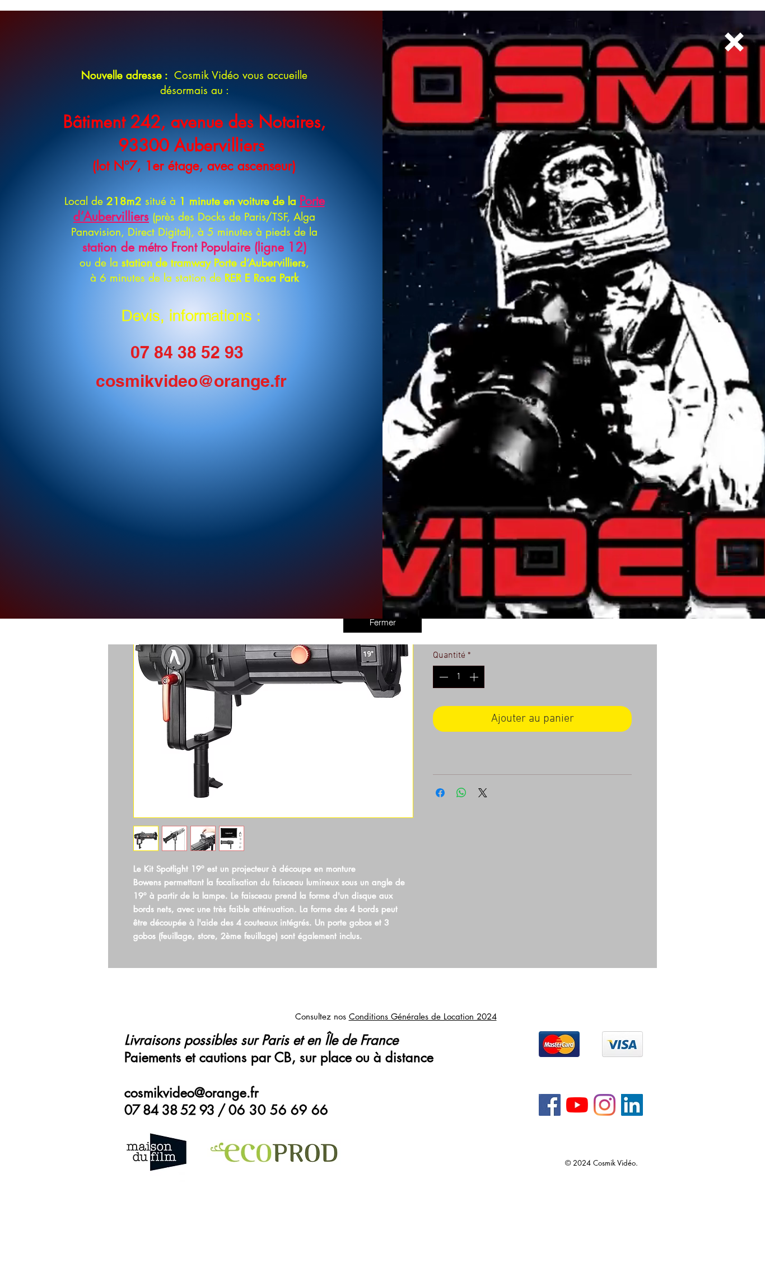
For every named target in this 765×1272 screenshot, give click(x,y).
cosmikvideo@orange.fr (191, 381)
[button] (382, 622)
